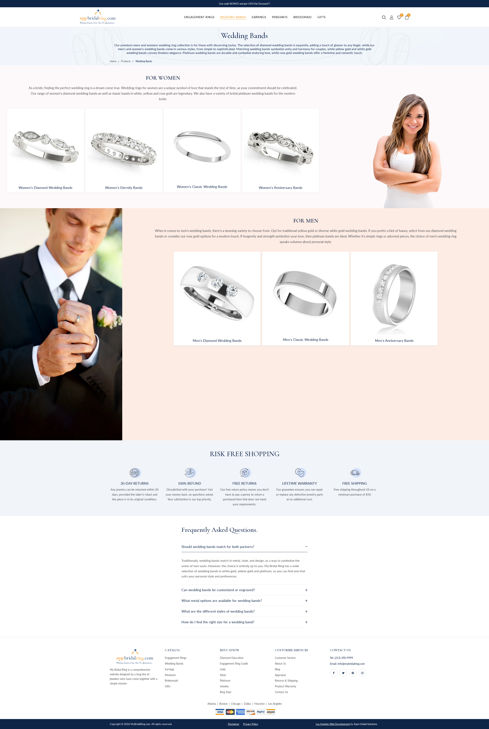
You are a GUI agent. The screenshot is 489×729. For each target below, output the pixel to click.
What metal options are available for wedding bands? (221, 600)
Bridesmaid (171, 680)
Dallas (247, 703)
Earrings (169, 669)
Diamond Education (232, 657)
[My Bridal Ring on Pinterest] (353, 673)
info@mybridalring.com (351, 663)
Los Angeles (275, 703)
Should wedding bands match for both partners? (217, 547)
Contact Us (281, 692)
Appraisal (280, 675)
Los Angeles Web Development (333, 724)
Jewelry (224, 686)
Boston (223, 703)
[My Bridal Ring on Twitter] (343, 673)
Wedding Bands (174, 663)
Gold (222, 669)
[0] (399, 17)
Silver (223, 675)
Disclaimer (233, 724)
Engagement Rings (175, 657)
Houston (259, 703)
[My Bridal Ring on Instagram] (362, 673)
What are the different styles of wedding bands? (218, 611)
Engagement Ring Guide (234, 663)
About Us (280, 663)
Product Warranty (285, 686)
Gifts (167, 686)
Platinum (225, 680)
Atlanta (211, 703)
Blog (277, 669)
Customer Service (285, 657)
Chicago (235, 703)
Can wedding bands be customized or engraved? (218, 590)
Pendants (170, 675)
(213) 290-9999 (343, 657)
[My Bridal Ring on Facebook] (334, 673)
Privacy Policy (250, 724)
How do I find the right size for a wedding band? (217, 622)
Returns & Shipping (286, 680)
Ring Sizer (225, 692)
